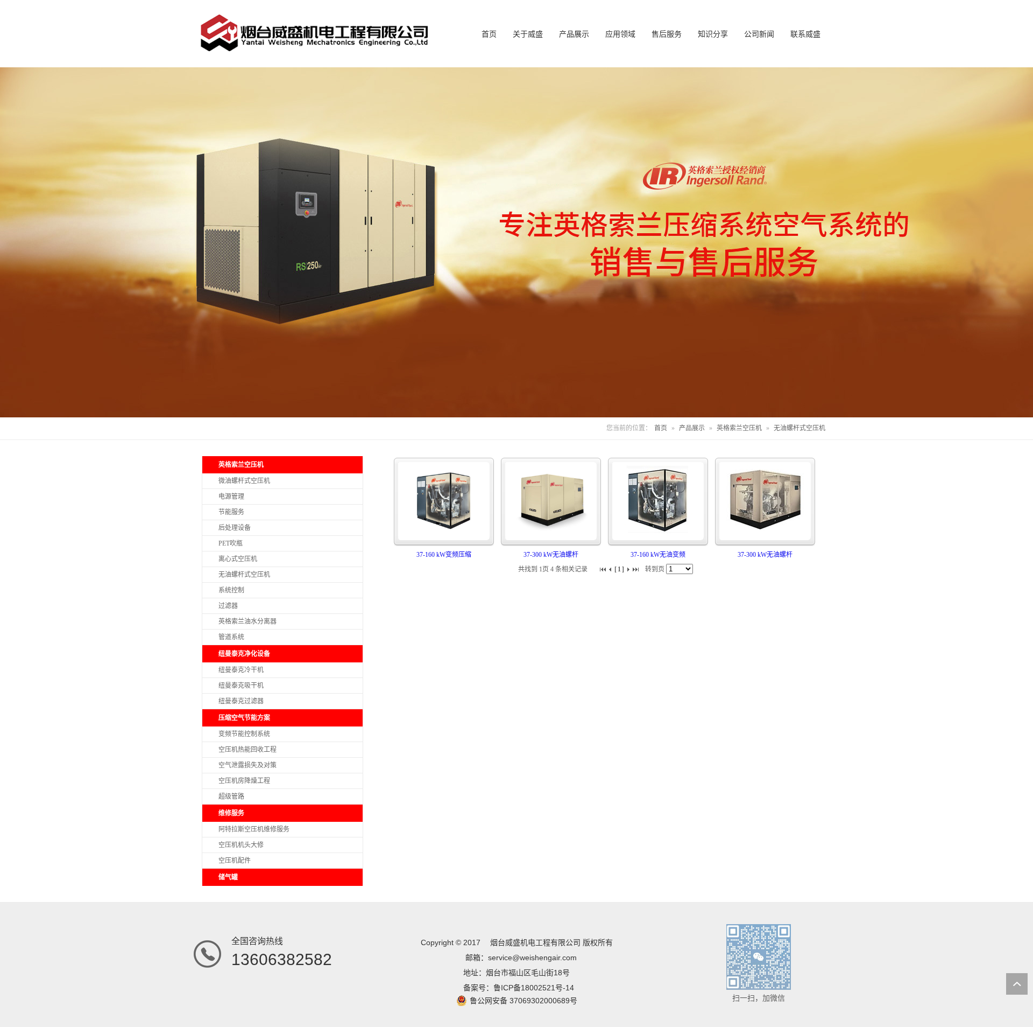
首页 (660, 428)
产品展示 (692, 428)
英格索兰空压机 (739, 428)
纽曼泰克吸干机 (241, 685)
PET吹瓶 (230, 543)
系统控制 (231, 590)
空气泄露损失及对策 (247, 765)
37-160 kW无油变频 (658, 554)
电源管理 (231, 496)
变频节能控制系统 (244, 734)
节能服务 (231, 512)
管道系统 (231, 637)
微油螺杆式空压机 (244, 481)
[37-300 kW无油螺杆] (551, 532)
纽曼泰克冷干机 (241, 670)
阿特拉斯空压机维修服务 (253, 829)
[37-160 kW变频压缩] (444, 532)
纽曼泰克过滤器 (241, 701)
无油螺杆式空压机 (799, 428)
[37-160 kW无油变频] (658, 532)
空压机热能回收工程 (247, 749)
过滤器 (228, 606)
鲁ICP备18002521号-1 (531, 987)
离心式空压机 (237, 559)
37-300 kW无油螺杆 (550, 554)
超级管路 (231, 796)
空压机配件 (234, 860)
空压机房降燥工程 (244, 781)
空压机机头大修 (241, 845)
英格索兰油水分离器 (247, 621)
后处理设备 (234, 528)
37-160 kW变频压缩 (443, 554)
